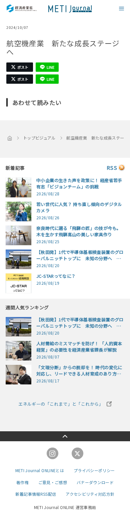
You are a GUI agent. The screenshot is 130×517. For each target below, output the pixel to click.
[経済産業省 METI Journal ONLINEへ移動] (10, 138)
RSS (112, 167)
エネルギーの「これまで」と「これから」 (60, 404)
